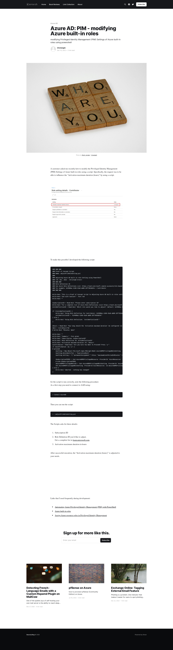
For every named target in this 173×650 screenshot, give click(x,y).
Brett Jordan (86, 155)
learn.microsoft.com (81, 440)
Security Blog (30, 634)
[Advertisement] (86, 239)
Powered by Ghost (141, 634)
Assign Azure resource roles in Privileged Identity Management (81, 515)
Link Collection (68, 4)
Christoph (61, 48)
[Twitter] (133, 4)
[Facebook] (129, 4)
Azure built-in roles (63, 511)
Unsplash (94, 155)
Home (43, 4)
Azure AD (54, 23)
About (80, 4)
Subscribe (141, 4)
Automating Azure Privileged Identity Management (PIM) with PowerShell (85, 507)
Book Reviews (54, 4)
